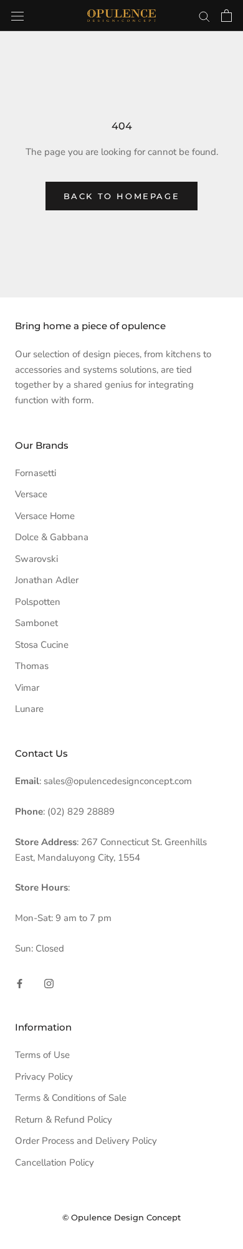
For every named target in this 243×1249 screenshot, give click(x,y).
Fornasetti (35, 473)
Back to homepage (122, 196)
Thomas (32, 666)
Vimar (27, 687)
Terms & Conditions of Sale (70, 1098)
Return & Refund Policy (63, 1119)
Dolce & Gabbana (51, 537)
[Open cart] (226, 15)
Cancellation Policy (54, 1162)
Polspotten (37, 602)
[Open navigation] (17, 15)
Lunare (29, 709)
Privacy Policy (44, 1076)
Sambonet (36, 623)
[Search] (204, 16)
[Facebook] (19, 983)
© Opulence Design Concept (121, 1217)
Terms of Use (42, 1055)
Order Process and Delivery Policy (86, 1140)
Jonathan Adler (47, 580)
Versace (31, 494)
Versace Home (45, 516)
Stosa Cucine (42, 645)
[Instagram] (49, 983)
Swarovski (36, 559)
